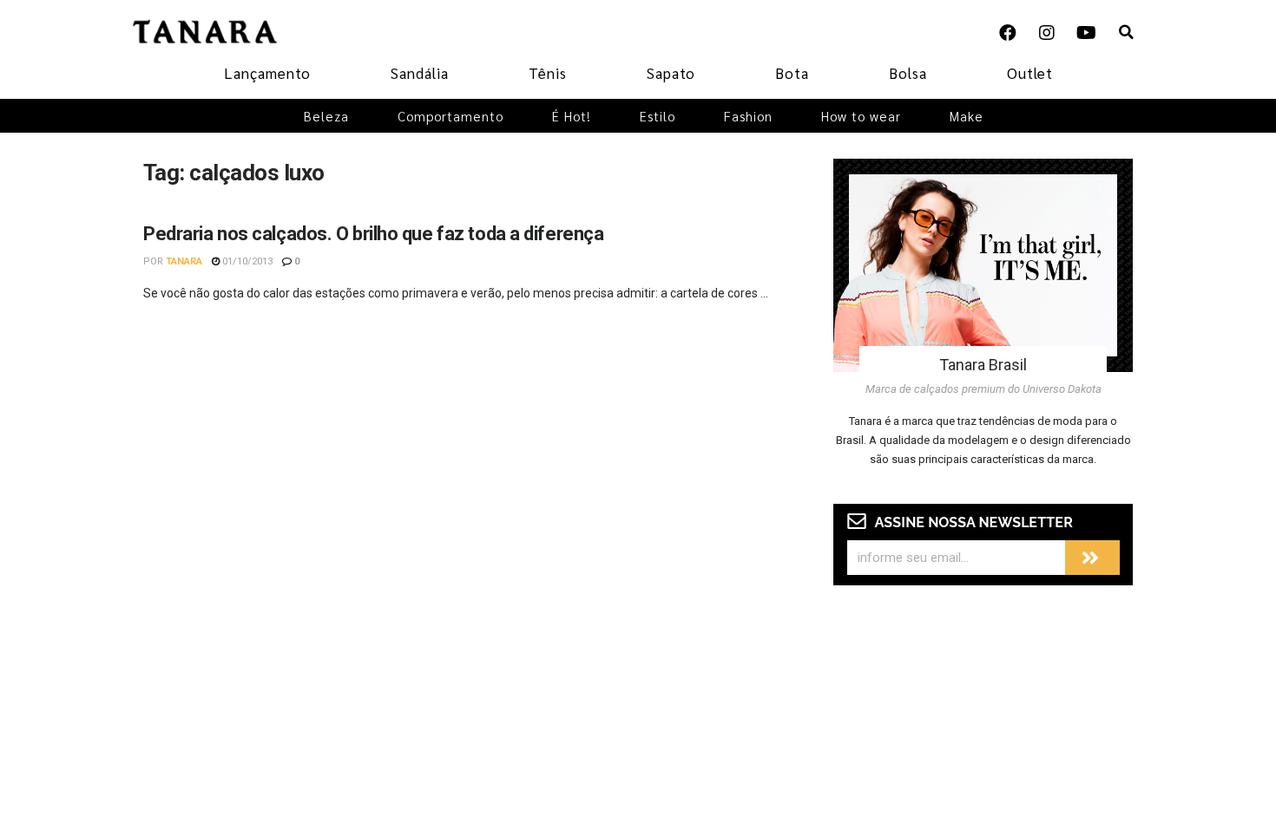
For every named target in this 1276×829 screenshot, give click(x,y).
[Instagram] (1046, 33)
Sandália (420, 72)
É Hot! (571, 116)
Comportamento (450, 116)
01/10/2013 (246, 261)
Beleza (326, 116)
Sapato (671, 72)
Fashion (748, 116)
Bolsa (908, 72)
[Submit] (1092, 557)
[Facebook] (1007, 33)
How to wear (861, 116)
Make (966, 116)
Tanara (184, 261)
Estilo (657, 116)
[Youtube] (1086, 33)
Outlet (1030, 72)
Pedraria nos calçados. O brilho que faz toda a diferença (373, 234)
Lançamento (267, 72)
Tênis (548, 72)
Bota (792, 72)
